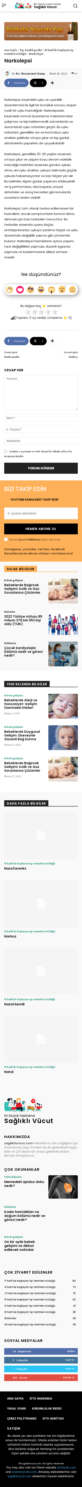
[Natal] (41, 1039)
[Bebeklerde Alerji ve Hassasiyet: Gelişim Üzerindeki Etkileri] (63, 706)
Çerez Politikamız (29, 539)
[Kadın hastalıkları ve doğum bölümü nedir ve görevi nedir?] (63, 1217)
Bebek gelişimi (13, 580)
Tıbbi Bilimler (13, 1176)
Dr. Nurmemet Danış (30, 73)
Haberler (9, 611)
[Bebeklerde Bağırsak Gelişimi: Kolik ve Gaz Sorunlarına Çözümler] (63, 591)
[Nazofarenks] (41, 835)
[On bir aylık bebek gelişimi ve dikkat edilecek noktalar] (63, 1247)
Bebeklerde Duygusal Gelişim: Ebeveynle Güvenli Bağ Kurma (22, 735)
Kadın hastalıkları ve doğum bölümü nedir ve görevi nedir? (24, 1215)
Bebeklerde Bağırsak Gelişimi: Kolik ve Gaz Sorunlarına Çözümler (22, 589)
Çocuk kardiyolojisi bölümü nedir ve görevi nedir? (23, 652)
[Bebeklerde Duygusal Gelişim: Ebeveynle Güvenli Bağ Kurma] (63, 737)
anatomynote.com (24, 1471)
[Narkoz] (41, 903)
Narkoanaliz (12, 356)
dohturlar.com (66, 1467)
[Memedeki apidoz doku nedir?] (63, 1187)
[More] (52, 83)
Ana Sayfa (10, 50)
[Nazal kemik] (41, 971)
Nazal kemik (14, 1004)
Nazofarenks (15, 868)
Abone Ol (69, 1377)
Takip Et (70, 1360)
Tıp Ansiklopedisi (31, 50)
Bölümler (10, 643)
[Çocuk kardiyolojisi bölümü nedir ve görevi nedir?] (63, 654)
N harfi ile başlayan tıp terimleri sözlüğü (29, 863)
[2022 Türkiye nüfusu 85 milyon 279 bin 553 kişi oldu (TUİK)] (63, 622)
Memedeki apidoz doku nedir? (24, 1183)
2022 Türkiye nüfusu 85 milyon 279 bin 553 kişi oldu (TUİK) (23, 620)
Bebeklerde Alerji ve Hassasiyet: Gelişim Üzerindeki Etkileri (20, 704)
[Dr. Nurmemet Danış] (8, 73)
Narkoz (73, 356)
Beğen (71, 1351)
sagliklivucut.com (19, 1476)
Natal (8, 1071)
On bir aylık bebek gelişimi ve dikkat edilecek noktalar (19, 1245)
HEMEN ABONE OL (41, 528)
